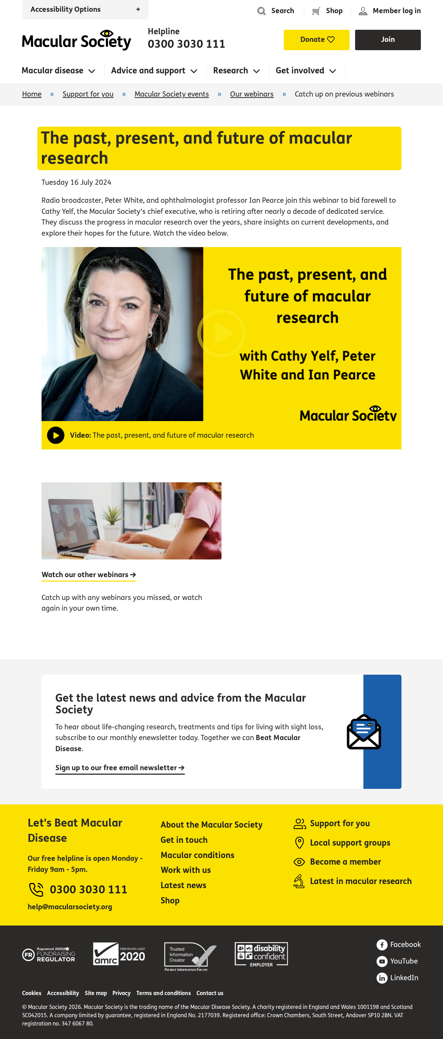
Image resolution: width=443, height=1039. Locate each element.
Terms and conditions (163, 993)
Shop (334, 11)
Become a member (345, 862)
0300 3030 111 (187, 44)
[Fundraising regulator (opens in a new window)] (48, 953)
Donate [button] (312, 39)
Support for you (88, 94)
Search (282, 11)
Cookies (32, 993)
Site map (96, 993)
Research (230, 71)
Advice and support (148, 71)
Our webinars (252, 94)
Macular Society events (172, 94)
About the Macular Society (212, 825)
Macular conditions (197, 855)
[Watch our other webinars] (132, 555)
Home (76, 40)
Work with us (186, 870)
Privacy (121, 993)
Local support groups (350, 843)
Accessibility (63, 993)
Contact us (210, 993)
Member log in (397, 11)
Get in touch (184, 840)
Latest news (183, 886)
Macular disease (52, 71)
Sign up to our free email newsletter (117, 768)
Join (388, 39)
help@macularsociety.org (70, 907)
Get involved (300, 71)
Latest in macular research (361, 881)
